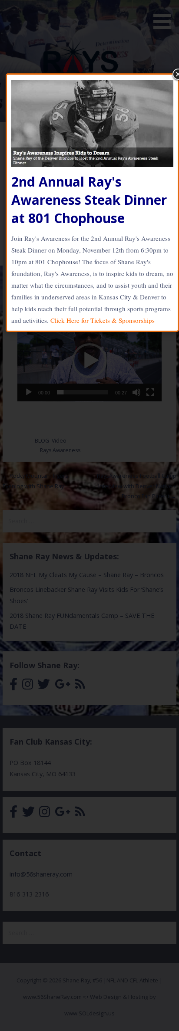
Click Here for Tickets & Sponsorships (102, 320)
